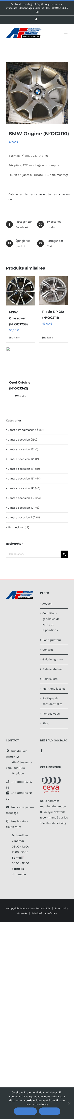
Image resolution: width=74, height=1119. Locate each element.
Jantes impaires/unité (23, 430)
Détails (16, 337)
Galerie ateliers (52, 669)
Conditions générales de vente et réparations (51, 622)
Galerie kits (50, 679)
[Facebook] (41, 750)
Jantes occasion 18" (21, 498)
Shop (45, 723)
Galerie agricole (52, 659)
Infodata (52, 913)
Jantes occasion (36, 194)
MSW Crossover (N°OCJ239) (18, 318)
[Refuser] (69, 1103)
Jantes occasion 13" (21, 449)
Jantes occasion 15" (21, 469)
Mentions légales (54, 688)
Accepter (25, 1111)
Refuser (49, 1111)
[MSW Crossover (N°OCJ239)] (20, 290)
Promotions (16, 527)
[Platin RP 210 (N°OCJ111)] (53, 290)
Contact (47, 649)
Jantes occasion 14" (21, 459)
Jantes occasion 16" (21, 478)
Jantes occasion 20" (21, 517)
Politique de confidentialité (52, 701)
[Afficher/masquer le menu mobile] (66, 32)
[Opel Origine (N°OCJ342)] (20, 361)
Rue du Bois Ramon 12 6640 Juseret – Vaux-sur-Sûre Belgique (19, 762)
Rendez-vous (51, 713)
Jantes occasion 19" (21, 507)
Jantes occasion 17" (21, 488)
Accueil (47, 603)
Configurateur (51, 640)
